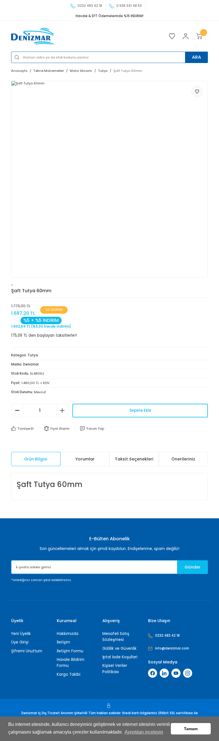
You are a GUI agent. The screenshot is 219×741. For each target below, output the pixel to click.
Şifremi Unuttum (26, 651)
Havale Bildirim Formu (70, 662)
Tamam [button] (191, 728)
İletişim (63, 642)
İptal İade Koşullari (119, 657)
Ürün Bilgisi (35, 459)
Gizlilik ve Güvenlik (119, 648)
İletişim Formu (70, 651)
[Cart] (199, 36)
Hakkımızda (67, 633)
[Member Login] (186, 36)
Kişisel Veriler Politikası (114, 668)
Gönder (192, 567)
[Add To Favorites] (197, 91)
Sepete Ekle (140, 410)
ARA (196, 57)
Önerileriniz (183, 459)
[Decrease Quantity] (17, 410)
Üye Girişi (20, 642)
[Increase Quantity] (62, 410)
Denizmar (31, 364)
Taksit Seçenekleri (134, 459)
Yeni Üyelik (21, 633)
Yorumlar (85, 459)
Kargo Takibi (68, 674)
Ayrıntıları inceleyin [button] (144, 732)
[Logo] (33, 36)
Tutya (33, 355)
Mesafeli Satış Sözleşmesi (115, 636)
